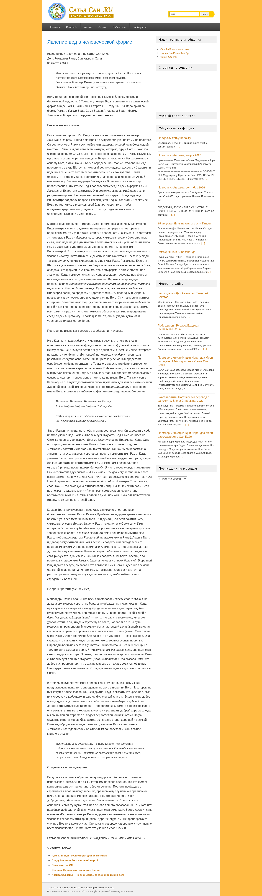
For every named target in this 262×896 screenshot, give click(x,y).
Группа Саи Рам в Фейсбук (174, 53)
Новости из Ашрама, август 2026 (179, 155)
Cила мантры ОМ (62, 865)
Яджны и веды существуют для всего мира (79, 855)
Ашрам (102, 27)
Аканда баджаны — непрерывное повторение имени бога (88, 874)
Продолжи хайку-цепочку (174, 138)
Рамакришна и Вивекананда (176, 252)
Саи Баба (71, 27)
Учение (88, 27)
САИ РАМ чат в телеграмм (174, 49)
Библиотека (119, 27)
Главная (55, 27)
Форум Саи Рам (169, 56)
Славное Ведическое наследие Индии (76, 870)
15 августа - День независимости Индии (184, 223)
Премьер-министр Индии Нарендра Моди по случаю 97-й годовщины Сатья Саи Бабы (185, 361)
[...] (179, 146)
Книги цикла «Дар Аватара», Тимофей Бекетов (183, 295)
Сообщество (140, 27)
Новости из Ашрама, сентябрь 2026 (181, 187)
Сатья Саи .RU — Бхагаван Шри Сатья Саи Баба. (88, 887)
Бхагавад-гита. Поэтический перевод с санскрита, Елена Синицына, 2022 (183, 399)
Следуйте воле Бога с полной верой (75, 860)
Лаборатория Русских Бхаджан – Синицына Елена (179, 327)
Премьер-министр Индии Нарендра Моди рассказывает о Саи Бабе (185, 435)
